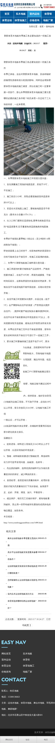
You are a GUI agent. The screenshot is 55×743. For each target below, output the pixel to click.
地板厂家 (48, 20)
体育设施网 (50, 732)
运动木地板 (18, 43)
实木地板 (21, 14)
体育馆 (48, 14)
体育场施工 (21, 20)
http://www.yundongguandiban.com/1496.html (23, 523)
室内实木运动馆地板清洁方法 (20, 594)
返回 (45, 43)
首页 (7, 14)
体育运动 (7, 20)
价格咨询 (34, 20)
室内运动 (34, 14)
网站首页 (6, 653)
